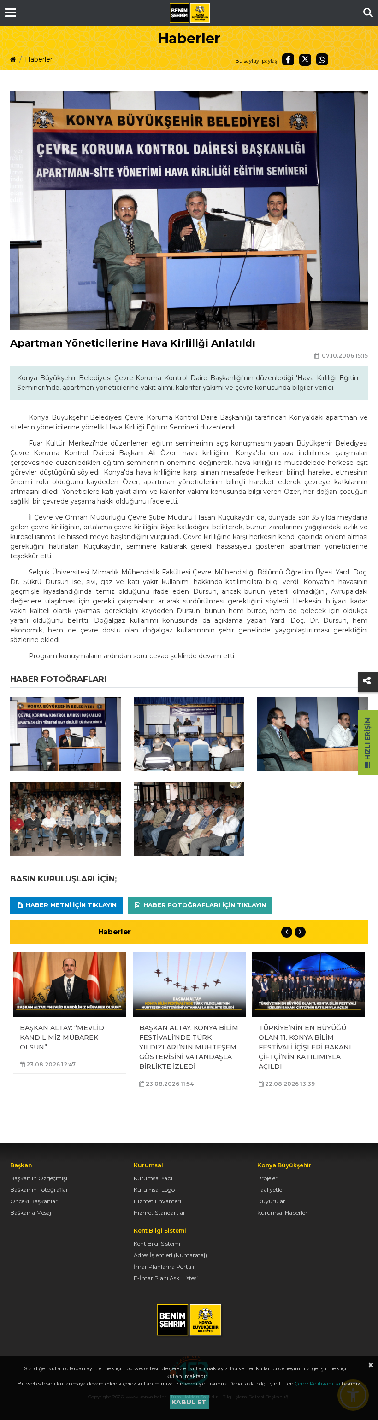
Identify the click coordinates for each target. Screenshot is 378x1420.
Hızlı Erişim (367, 739)
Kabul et (189, 1402)
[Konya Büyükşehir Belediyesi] (189, 13)
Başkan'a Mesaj (30, 1212)
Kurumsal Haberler (282, 1212)
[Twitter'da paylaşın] (305, 60)
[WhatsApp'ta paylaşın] (322, 59)
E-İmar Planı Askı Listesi (166, 1278)
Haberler (39, 59)
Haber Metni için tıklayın (70, 905)
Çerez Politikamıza (317, 1383)
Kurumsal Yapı (153, 1178)
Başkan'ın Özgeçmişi (38, 1178)
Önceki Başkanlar (34, 1201)
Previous (286, 932)
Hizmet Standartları (160, 1212)
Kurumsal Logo (154, 1189)
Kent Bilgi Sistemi (157, 1243)
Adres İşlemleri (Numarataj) (170, 1255)
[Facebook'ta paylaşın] (288, 59)
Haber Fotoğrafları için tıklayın (204, 905)
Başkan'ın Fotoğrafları (40, 1189)
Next (300, 932)
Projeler (267, 1178)
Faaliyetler (270, 1189)
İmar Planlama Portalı (164, 1266)
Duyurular (271, 1201)
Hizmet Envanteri (157, 1201)
